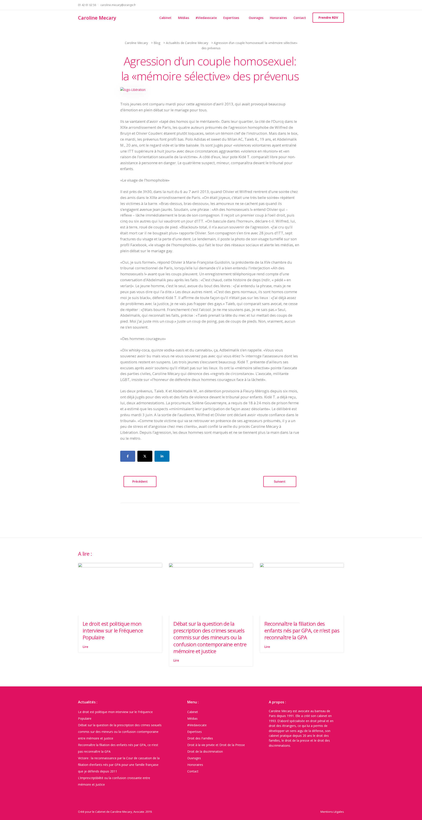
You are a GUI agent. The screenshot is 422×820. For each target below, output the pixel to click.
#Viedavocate (206, 18)
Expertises (231, 18)
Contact (299, 18)
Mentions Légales (332, 812)
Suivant (280, 481)
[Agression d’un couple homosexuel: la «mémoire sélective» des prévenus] (133, 89)
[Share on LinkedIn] (162, 456)
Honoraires (278, 18)
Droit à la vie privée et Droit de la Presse (216, 745)
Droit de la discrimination (205, 751)
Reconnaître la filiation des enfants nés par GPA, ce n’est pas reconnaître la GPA (301, 630)
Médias (183, 18)
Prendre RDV (328, 17)
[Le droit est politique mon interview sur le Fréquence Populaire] (120, 589)
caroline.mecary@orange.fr (118, 5)
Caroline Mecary (97, 17)
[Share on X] (144, 456)
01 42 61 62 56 (87, 5)
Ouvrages (256, 18)
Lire (85, 647)
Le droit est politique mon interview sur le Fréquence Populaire (113, 630)
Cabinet (165, 18)
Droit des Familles (200, 738)
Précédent (140, 481)
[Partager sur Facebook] (127, 456)
